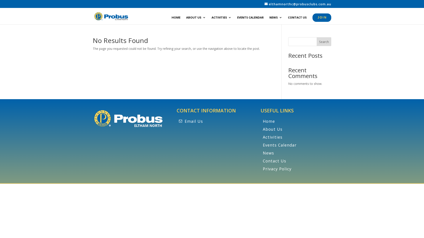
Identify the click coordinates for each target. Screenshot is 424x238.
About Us (193, 17)
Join (322, 17)
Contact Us (297, 17)
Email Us (194, 121)
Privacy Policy (277, 168)
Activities (219, 17)
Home (176, 17)
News (273, 17)
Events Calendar (250, 17)
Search (324, 42)
